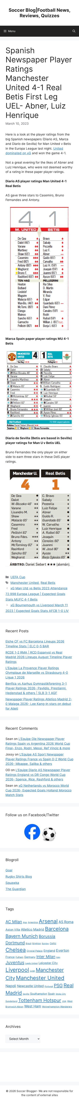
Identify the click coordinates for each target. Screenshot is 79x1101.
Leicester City (48, 963)
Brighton (36, 943)
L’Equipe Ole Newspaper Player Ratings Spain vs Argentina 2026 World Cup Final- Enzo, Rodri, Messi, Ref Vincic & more (38, 743)
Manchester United (24, 583)
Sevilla (26, 994)
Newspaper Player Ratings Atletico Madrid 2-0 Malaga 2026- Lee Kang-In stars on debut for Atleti (39, 703)
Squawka (12, 883)
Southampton (38, 993)
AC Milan (14, 921)
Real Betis (48, 583)
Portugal (49, 986)
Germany (29, 957)
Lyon (32, 971)
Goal (9, 870)
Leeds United (31, 963)
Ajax (25, 922)
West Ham (32, 1006)
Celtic (53, 943)
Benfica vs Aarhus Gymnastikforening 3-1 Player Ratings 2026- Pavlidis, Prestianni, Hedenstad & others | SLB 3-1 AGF (36, 688)
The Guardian (16, 889)
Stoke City (61, 994)
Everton (62, 950)
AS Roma (66, 922)
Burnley (45, 943)
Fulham (19, 957)
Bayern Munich (22, 936)
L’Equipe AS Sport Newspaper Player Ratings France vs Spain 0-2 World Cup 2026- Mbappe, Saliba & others (39, 759)
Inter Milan (45, 956)
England (49, 950)
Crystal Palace (35, 950)
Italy (58, 957)
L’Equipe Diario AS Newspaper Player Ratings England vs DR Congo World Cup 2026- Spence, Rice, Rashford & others (38, 774)
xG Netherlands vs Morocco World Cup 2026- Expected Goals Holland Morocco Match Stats (38, 790)
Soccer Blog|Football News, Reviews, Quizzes (40, 12)
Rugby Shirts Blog (19, 876)
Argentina (33, 922)
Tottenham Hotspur (39, 1000)
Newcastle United (30, 986)
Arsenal (48, 921)
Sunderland (11, 1001)
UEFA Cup (17, 577)
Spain (51, 993)
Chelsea (16, 950)
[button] (74, 31)
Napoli (11, 986)
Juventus (15, 962)
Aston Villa (13, 929)
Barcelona (57, 929)
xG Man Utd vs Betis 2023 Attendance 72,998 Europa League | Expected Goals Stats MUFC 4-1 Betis (36, 593)
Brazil (28, 943)
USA (64, 1001)
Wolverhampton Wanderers (57, 1006)
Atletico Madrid (32, 929)
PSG (58, 985)
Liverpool (17, 970)
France (10, 957)
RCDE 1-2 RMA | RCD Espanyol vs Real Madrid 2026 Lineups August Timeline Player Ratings (39, 657)
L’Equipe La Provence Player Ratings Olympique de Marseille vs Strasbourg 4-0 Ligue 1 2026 (37, 672)
